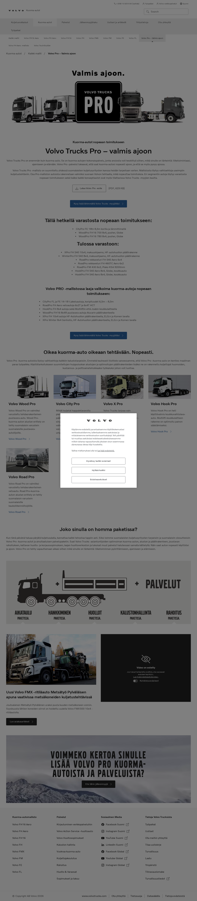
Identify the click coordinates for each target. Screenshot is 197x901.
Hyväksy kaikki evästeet (98, 461)
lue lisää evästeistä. (106, 451)
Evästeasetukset (98, 479)
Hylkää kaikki (98, 470)
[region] (98, 450)
